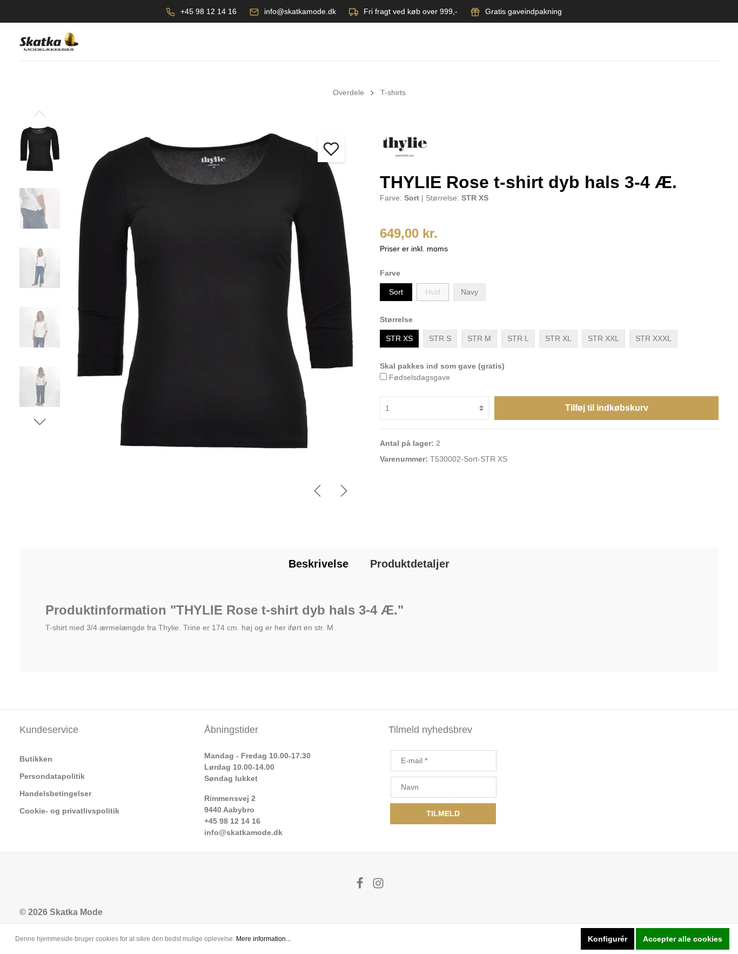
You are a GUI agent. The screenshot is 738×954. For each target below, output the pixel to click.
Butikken (35, 759)
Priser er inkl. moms (414, 248)
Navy (469, 292)
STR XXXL (653, 338)
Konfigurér (607, 939)
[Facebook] (361, 886)
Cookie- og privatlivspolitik (69, 810)
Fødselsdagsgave (419, 377)
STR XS (399, 338)
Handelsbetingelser (55, 793)
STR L (518, 338)
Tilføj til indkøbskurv (606, 407)
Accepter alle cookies (682, 939)
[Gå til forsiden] (48, 41)
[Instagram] (378, 886)
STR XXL (603, 338)
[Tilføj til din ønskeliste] (331, 148)
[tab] (318, 563)
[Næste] (344, 490)
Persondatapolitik (52, 776)
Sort (396, 292)
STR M (479, 338)
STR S (440, 338)
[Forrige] (317, 490)
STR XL (558, 338)
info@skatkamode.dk (300, 11)
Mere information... (263, 939)
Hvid (432, 292)
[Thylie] (405, 146)
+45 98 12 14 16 (208, 11)
